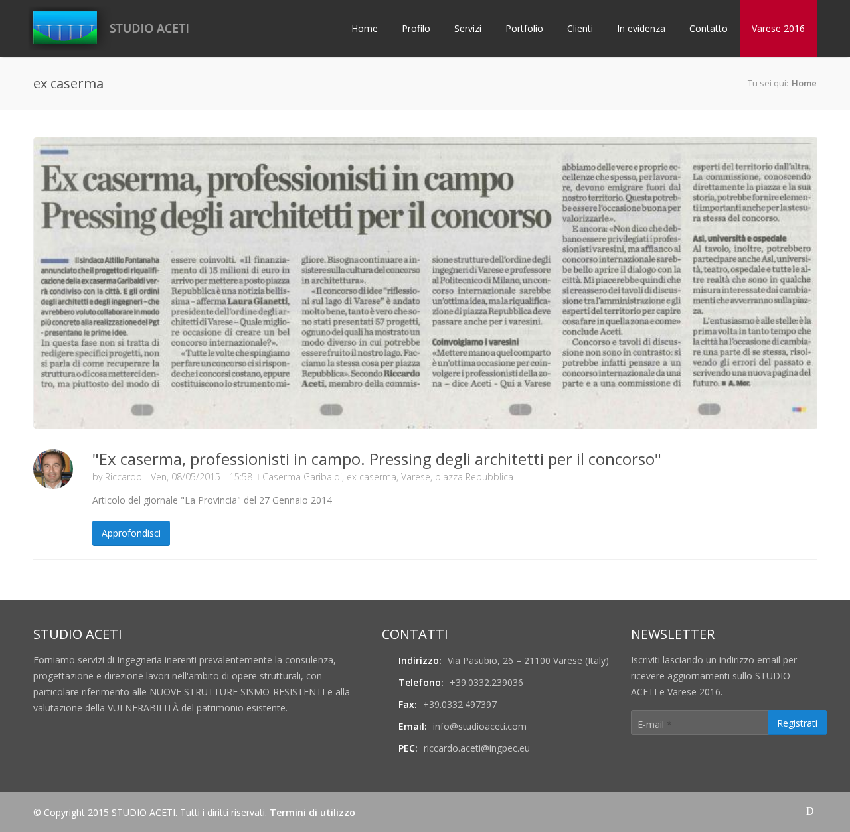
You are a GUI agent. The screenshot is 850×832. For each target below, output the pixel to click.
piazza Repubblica (474, 476)
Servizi (467, 28)
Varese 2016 (778, 28)
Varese (415, 476)
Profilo (416, 28)
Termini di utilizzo (312, 812)
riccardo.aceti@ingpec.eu (477, 748)
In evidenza (641, 28)
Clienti (580, 28)
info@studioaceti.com (480, 726)
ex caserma (371, 476)
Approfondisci (131, 533)
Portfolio (524, 28)
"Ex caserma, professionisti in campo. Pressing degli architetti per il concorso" (376, 459)
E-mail (655, 724)
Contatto (708, 28)
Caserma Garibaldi (302, 476)
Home (364, 28)
